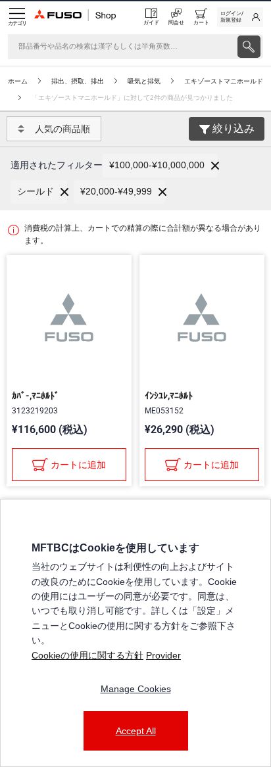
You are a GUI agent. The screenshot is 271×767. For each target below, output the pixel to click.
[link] (240, 17)
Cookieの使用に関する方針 (87, 655)
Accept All (136, 731)
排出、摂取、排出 (77, 81)
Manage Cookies (136, 689)
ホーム (18, 81)
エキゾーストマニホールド (223, 81)
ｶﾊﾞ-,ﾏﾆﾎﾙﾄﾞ (35, 395)
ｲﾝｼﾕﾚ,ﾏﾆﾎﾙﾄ (169, 395)
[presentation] (248, 46)
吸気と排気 (144, 81)
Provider (163, 655)
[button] (160, 165)
